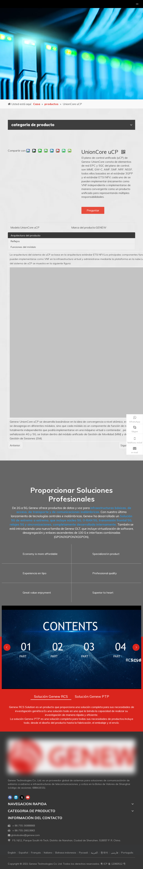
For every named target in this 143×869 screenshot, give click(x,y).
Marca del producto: (83, 227)
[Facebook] (10, 797)
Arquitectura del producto (25, 235)
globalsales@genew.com (25, 835)
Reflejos (15, 241)
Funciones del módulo (23, 247)
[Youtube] (28, 797)
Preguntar (93, 210)
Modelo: (15, 227)
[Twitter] (22, 797)
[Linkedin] (16, 797)
